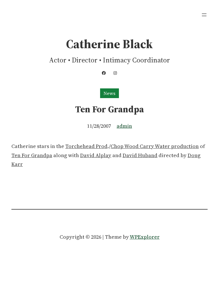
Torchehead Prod (86, 146)
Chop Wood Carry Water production (155, 146)
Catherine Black (109, 43)
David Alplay (95, 155)
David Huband (140, 155)
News (109, 93)
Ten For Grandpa (31, 155)
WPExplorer (145, 236)
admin (124, 125)
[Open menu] (204, 14)
